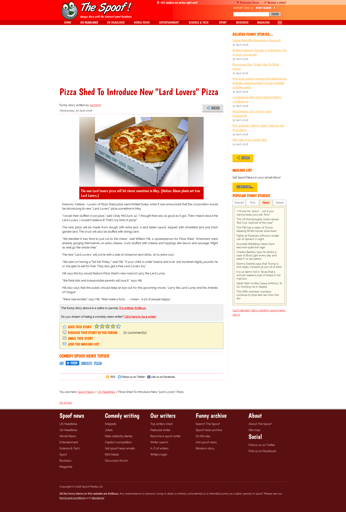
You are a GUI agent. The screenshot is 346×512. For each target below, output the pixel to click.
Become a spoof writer (165, 436)
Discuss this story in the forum (92, 332)
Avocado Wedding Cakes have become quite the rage (255, 245)
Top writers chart (161, 424)
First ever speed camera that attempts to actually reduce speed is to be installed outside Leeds (259, 83)
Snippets (110, 424)
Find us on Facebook (262, 451)
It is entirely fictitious (132, 308)
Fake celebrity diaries (119, 436)
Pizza (98, 363)
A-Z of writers (159, 448)
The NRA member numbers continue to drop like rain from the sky (257, 295)
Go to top (65, 402)
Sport (63, 454)
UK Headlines (68, 430)
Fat (61, 363)
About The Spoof (260, 424)
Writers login (158, 454)
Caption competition (118, 442)
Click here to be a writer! (140, 316)
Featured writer (160, 430)
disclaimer (98, 498)
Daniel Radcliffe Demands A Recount (256, 40)
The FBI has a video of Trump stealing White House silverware (256, 229)
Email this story (80, 338)
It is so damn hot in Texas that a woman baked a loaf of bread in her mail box (258, 275)
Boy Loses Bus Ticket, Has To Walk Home (255, 67)
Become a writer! (277, 2)
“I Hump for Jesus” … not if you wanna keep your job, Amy (255, 213)
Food (74, 363)
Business (65, 460)
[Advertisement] (141, 60)
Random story (205, 448)
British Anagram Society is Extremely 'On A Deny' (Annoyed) (259, 52)
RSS (112, 376)
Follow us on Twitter (133, 376)
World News (67, 436)
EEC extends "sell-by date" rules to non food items (258, 128)
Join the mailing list (83, 344)
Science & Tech (69, 448)
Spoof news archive (209, 430)
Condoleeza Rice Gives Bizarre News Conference (256, 99)
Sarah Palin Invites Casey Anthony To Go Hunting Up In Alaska (259, 285)
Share (215, 108)
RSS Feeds (112, 454)
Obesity (86, 363)
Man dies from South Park (249, 140)
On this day (203, 436)
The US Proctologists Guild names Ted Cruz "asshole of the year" (257, 221)
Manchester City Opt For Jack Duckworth (251, 113)
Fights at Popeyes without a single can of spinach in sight (257, 237)
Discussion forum (249, 2)
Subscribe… (244, 187)
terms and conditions (72, 498)
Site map (254, 430)
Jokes (109, 430)
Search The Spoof (208, 424)
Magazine (65, 466)
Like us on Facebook (163, 376)
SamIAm (95, 105)
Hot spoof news (206, 442)
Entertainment (68, 442)
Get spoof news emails (120, 448)
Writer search (159, 442)
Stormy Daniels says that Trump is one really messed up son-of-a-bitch (259, 265)
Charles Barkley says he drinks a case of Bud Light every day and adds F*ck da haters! (256, 255)
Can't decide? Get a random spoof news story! (258, 312)
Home (67, 22)
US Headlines (68, 424)
